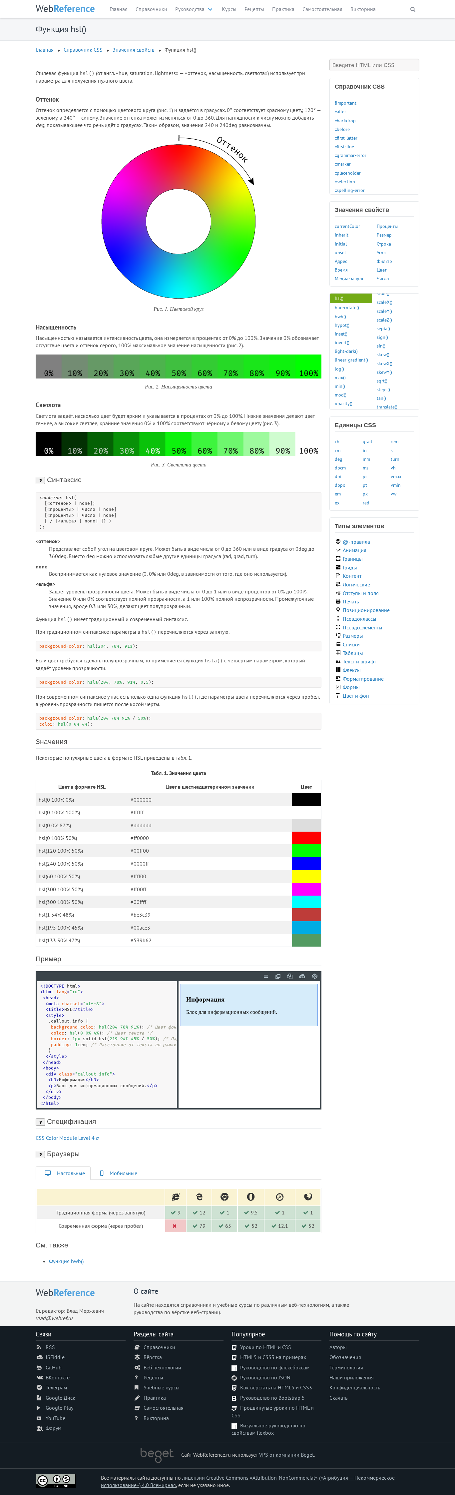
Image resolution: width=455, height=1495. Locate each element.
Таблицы (353, 653)
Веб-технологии (162, 1367)
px (365, 493)
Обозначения (345, 1357)
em (338, 493)
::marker (343, 164)
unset (340, 252)
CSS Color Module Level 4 (65, 1137)
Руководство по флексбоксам (274, 1367)
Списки (351, 644)
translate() (387, 406)
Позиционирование (366, 610)
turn (395, 459)
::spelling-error (350, 190)
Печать (351, 601)
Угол (381, 252)
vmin (396, 485)
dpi (338, 476)
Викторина (363, 9)
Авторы (338, 1347)
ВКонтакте (58, 1377)
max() (340, 377)
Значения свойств (134, 49)
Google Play (59, 1407)
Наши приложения (351, 1377)
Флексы (352, 670)
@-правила (356, 541)
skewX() (384, 363)
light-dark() (346, 351)
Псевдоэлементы (362, 627)
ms (365, 467)
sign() (382, 337)
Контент (352, 575)
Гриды (350, 567)
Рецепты (254, 9)
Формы (351, 687)
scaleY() (384, 311)
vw (393, 493)
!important (345, 103)
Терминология (346, 1367)
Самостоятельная (322, 9)
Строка (384, 244)
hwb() (340, 316)
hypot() (342, 325)
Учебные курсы (162, 1387)
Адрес (341, 261)
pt (365, 485)
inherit (341, 235)
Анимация (354, 550)
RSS (50, 1347)
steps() (383, 389)
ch (337, 441)
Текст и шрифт (359, 661)
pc (365, 476)
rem (394, 441)
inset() (341, 334)
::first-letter (346, 138)
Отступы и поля (361, 593)
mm (366, 459)
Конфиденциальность (354, 1387)
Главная (119, 9)
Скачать (338, 1397)
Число (383, 278)
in (365, 450)
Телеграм (56, 1387)
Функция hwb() (66, 1261)
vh (393, 467)
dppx (340, 485)
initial (341, 244)
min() (340, 386)
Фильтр (384, 261)
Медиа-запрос (349, 278)
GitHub (54, 1367)
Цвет (382, 270)
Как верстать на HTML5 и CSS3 (276, 1387)
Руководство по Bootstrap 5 (272, 1397)
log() (339, 369)
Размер (384, 235)
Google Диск (60, 1397)
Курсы (229, 9)
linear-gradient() (351, 360)
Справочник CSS (83, 49)
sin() (381, 346)
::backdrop (345, 120)
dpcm (340, 467)
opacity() (343, 403)
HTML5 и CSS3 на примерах (273, 1357)
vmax (396, 476)
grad (367, 441)
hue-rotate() (347, 307)
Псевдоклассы (359, 618)
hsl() (339, 298)
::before (342, 129)
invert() (342, 342)
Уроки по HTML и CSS (265, 1347)
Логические (356, 584)
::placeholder (348, 173)
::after (340, 111)
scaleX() (384, 302)
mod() (340, 394)
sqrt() (382, 380)
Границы (353, 558)
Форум (53, 1428)
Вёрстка (153, 1357)
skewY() (384, 372)
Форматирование (363, 678)
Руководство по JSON (265, 1377)
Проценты (387, 226)
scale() (383, 293)
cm (337, 450)
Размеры (353, 635)
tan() (381, 398)
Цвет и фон (356, 695)
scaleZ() (384, 320)
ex (337, 502)
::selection (345, 181)
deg (338, 459)
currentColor (347, 226)
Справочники (151, 9)
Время (341, 270)
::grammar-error (350, 155)
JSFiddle (55, 1357)
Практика (283, 9)
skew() (383, 354)
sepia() (383, 328)
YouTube (55, 1418)
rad (366, 502)
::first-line (344, 146)
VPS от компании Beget (286, 1454)
